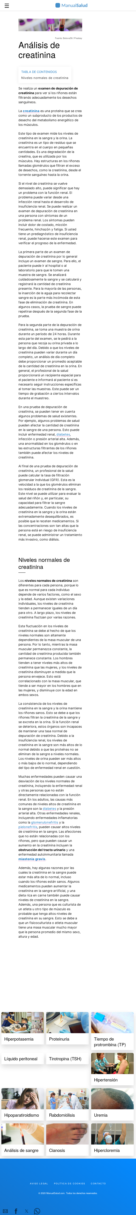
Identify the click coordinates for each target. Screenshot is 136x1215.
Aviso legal (39, 1183)
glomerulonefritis (44, 822)
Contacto (98, 1183)
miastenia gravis (31, 859)
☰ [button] (6, 5)
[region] (50, 971)
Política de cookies (69, 1183)
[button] (5, 1211)
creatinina (31, 111)
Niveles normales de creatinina (45, 78)
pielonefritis (27, 827)
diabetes (63, 434)
